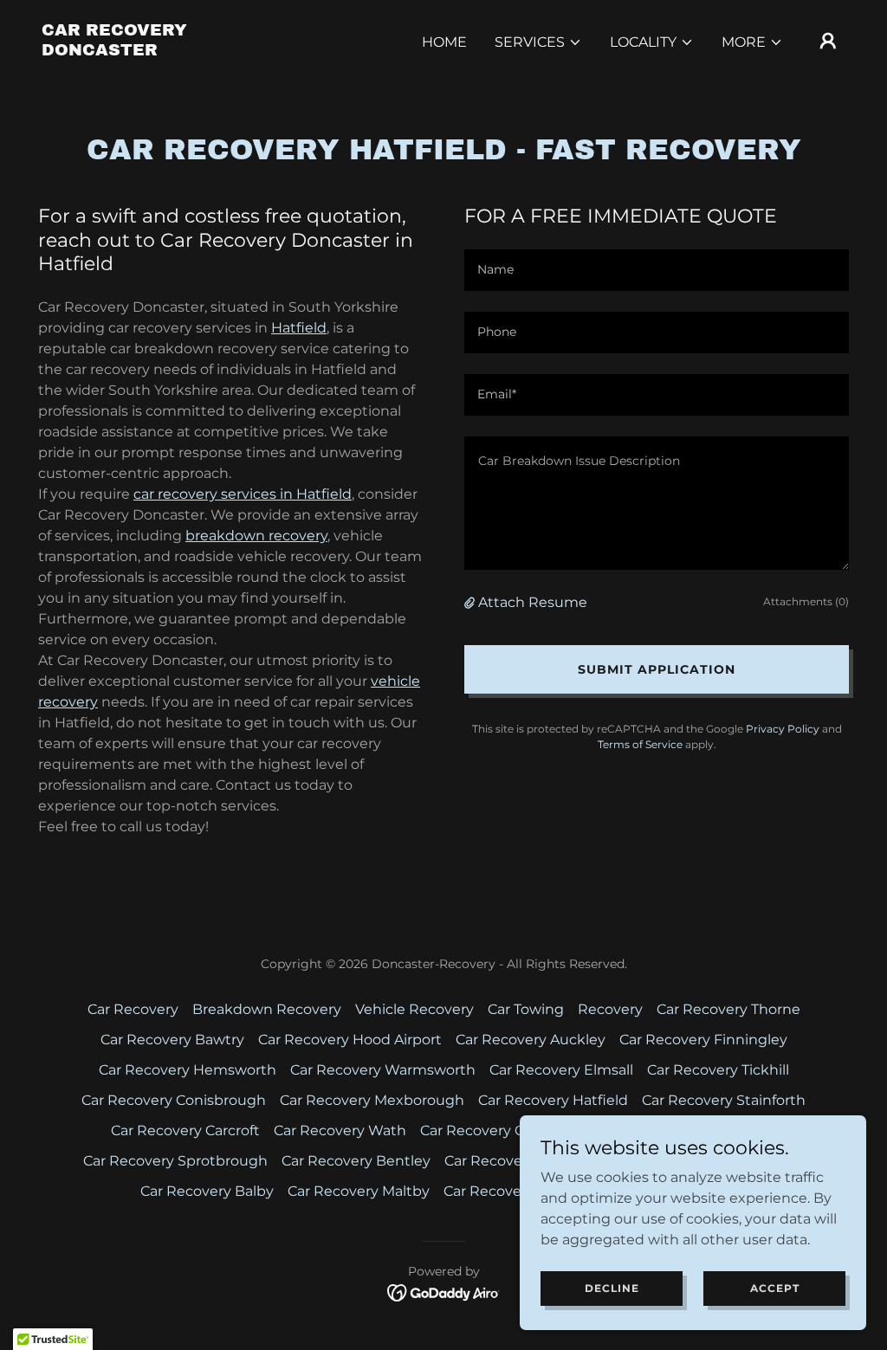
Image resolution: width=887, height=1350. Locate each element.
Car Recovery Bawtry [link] (172, 1039)
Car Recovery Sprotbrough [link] (175, 1161)
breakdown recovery (256, 535)
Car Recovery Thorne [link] (728, 1009)
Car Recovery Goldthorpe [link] (507, 1130)
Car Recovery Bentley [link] (356, 1161)
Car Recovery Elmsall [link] (561, 1070)
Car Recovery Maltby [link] (359, 1191)
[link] (154, 50)
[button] (538, 42)
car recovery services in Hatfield (242, 494)
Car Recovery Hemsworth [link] (187, 1070)
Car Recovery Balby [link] (207, 1191)
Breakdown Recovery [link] (266, 1009)
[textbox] (656, 270)
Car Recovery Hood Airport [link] (350, 1039)
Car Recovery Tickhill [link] (718, 1070)
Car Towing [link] (526, 1009)
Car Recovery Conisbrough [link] (173, 1100)
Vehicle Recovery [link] (414, 1009)
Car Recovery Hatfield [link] (553, 1100)
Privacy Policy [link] (782, 728)
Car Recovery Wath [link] (340, 1130)
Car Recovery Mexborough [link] (372, 1100)
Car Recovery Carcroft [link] (185, 1130)
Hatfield (299, 328)
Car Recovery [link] (132, 1009)
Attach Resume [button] (532, 602)
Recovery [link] (610, 1009)
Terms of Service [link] (640, 744)
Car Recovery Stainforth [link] (724, 1100)
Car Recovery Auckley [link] (530, 1039)
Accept (775, 1288)
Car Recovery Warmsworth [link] (383, 1070)
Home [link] (444, 42)
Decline (612, 1288)
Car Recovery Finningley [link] (703, 1039)
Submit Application (656, 669)
